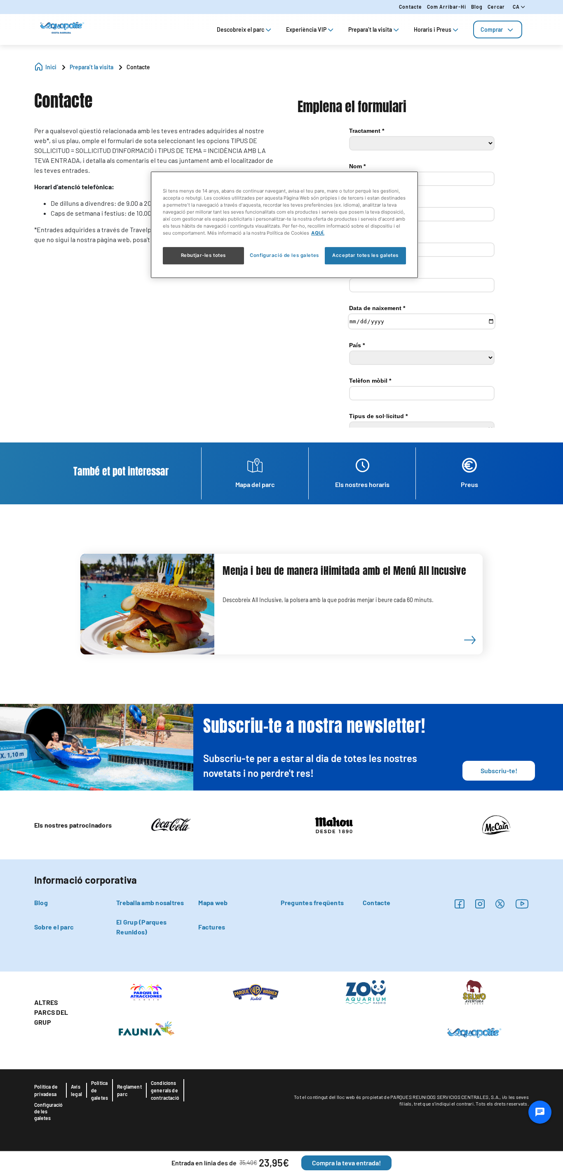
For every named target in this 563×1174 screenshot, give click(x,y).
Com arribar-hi (446, 6)
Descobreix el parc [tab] (240, 29)
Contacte (410, 6)
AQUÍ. (317, 233)
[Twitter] (499, 903)
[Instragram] (480, 903)
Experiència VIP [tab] (306, 29)
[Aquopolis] (474, 1032)
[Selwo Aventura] (474, 991)
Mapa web (213, 902)
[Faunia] (146, 1028)
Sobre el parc (54, 927)
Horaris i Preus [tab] (432, 29)
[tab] (498, 29)
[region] (284, 224)
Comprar (492, 29)
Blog (477, 6)
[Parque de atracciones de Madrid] (146, 991)
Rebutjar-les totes (203, 255)
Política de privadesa (46, 1090)
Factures (211, 927)
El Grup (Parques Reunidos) (141, 927)
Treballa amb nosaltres (150, 902)
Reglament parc (129, 1090)
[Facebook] (459, 903)
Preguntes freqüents (312, 902)
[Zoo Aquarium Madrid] (365, 991)
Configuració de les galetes (48, 1111)
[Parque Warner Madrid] (256, 991)
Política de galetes (99, 1090)
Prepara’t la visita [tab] (370, 29)
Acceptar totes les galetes (365, 255)
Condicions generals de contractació (165, 1090)
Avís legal (76, 1090)
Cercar (496, 6)
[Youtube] (522, 903)
